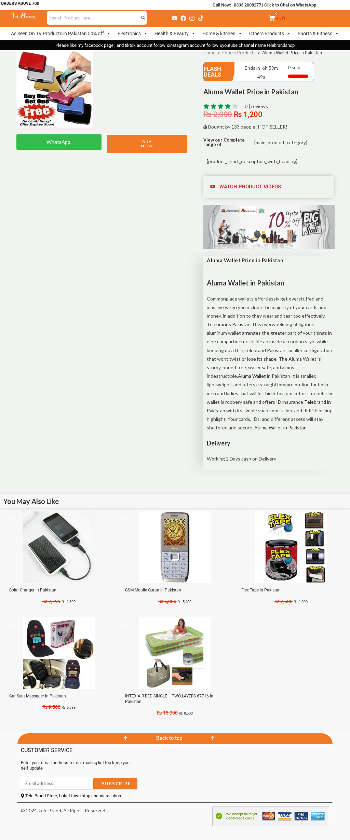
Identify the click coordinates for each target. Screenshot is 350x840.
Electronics (129, 33)
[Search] (143, 18)
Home (209, 52)
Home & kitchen (218, 33)
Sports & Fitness (315, 33)
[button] (269, 187)
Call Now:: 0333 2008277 (237, 5)
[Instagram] (192, 18)
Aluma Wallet (252, 376)
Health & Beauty (171, 33)
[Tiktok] (200, 18)
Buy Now (147, 143)
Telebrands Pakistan (229, 324)
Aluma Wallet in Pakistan (280, 427)
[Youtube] (174, 18)
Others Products (266, 33)
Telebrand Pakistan (264, 350)
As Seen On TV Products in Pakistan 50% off (57, 33)
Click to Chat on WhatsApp (290, 5)
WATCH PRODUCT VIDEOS (250, 187)
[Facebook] (183, 18)
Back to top (169, 738)
